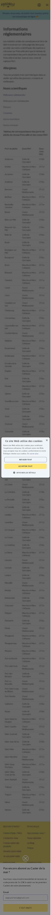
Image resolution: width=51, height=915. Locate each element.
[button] (25, 472)
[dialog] (25, 457)
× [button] (47, 440)
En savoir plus (32, 453)
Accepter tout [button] (25, 466)
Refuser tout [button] (25, 459)
